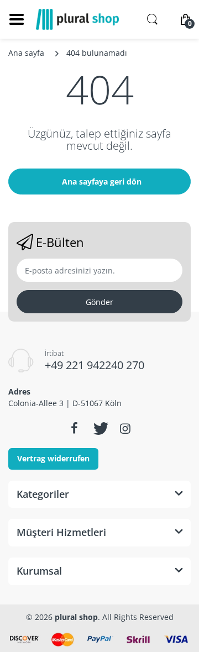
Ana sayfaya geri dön (102, 181)
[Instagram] (125, 428)
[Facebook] (74, 428)
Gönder (99, 302)
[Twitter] (99, 428)
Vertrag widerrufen (53, 458)
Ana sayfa (26, 53)
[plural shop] (77, 19)
